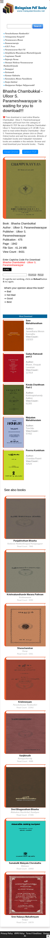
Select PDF (30, 151)
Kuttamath (9, 72)
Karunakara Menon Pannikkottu (18, 79)
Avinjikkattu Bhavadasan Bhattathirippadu (23, 53)
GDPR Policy (19, 933)
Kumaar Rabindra (12, 75)
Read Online (11, 151)
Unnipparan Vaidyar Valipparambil (20, 85)
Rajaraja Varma (11, 59)
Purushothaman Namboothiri (17, 33)
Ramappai (9, 69)
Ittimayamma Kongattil (14, 37)
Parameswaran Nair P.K (15, 49)
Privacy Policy (7, 933)
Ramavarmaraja (12, 43)
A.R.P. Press (10, 46)
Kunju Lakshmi (11, 82)
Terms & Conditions (34, 933)
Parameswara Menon (14, 40)
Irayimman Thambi (13, 56)
